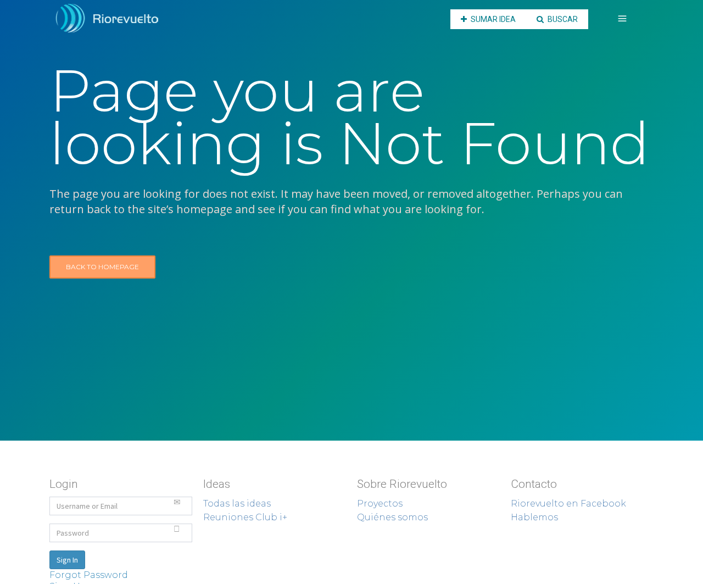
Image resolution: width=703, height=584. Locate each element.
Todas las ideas (237, 503)
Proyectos (380, 503)
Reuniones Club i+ (245, 517)
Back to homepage (102, 267)
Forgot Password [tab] (88, 575)
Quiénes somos (392, 517)
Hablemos (534, 517)
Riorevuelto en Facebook (568, 503)
